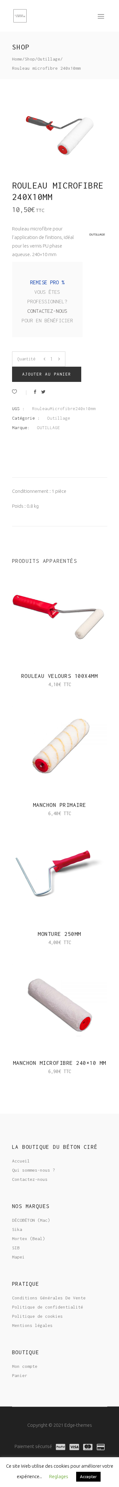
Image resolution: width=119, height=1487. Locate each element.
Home (17, 58)
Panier (19, 1375)
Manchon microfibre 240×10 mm (59, 1063)
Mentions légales (32, 1325)
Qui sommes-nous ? (33, 1170)
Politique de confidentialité (47, 1307)
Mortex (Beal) (28, 1238)
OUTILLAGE (48, 427)
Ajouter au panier (46, 374)
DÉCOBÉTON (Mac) (31, 1220)
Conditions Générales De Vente (49, 1297)
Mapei (18, 1256)
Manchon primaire (59, 805)
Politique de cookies (37, 1316)
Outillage (48, 58)
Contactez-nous (47, 311)
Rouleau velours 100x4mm (59, 676)
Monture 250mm (59, 934)
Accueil (21, 1160)
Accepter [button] (88, 1476)
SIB (16, 1247)
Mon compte (24, 1366)
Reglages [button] (58, 1476)
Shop (30, 58)
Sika (17, 1229)
